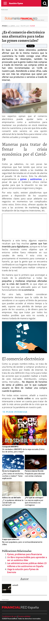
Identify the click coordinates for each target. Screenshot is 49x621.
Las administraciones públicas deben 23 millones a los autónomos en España (27, 565)
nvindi (32, 26)
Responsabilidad (24, 616)
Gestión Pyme (16, 3)
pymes (4, 25)
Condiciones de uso (9, 616)
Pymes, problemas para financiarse (24, 554)
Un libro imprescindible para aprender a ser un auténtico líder (27, 559)
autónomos (36, 179)
